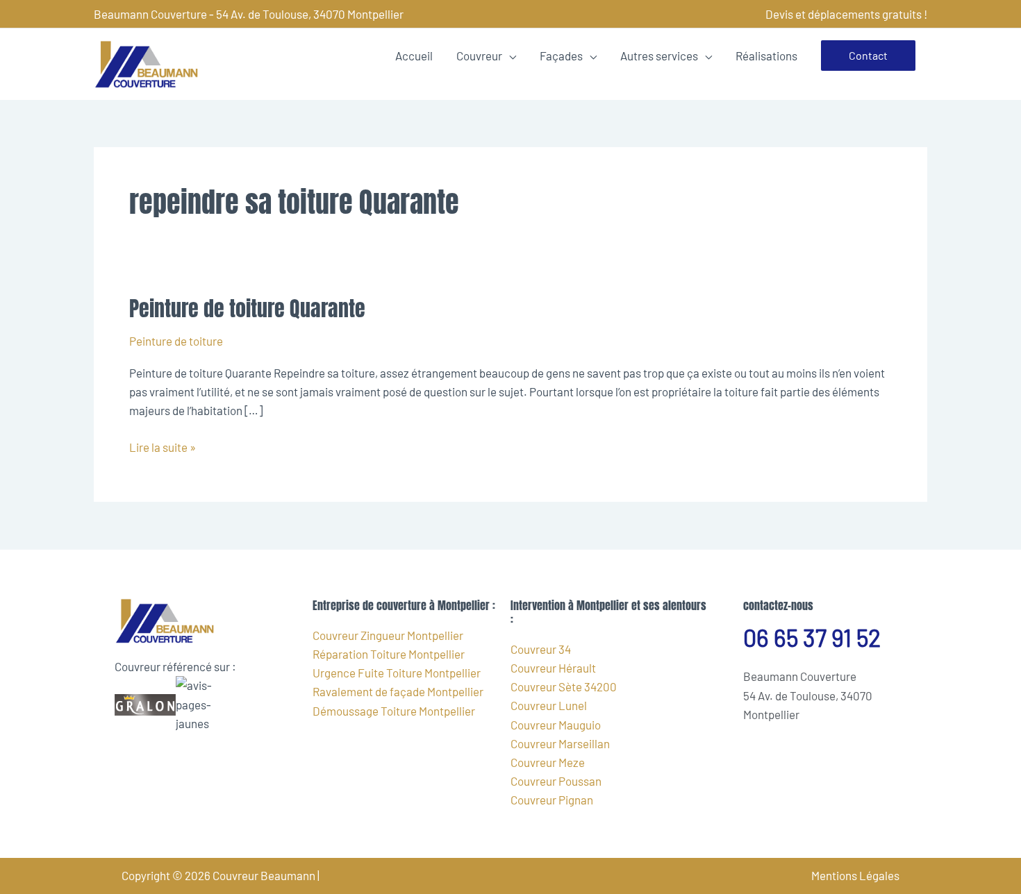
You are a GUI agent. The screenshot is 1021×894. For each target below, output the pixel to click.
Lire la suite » (162, 446)
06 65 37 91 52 (812, 637)
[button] (868, 55)
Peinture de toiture (176, 341)
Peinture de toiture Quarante (247, 308)
